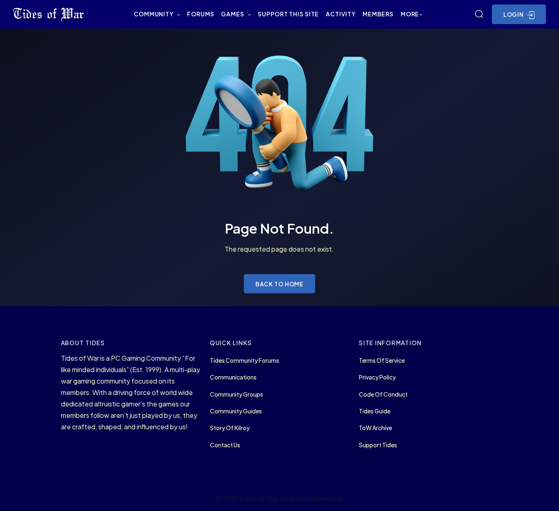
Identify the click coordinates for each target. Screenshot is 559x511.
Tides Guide (374, 411)
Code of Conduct (383, 394)
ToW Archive (375, 427)
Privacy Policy (377, 377)
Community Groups (236, 394)
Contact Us (225, 445)
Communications (233, 377)
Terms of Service (382, 360)
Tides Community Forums (244, 360)
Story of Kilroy (230, 427)
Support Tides (378, 445)
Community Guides (236, 411)
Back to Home (279, 284)
